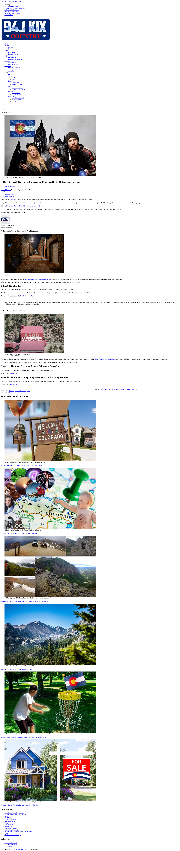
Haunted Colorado (20, 391)
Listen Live (11, 52)
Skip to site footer (18, 1)
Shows (10, 49)
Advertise (11, 71)
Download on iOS (13, 57)
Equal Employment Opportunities (14, 813)
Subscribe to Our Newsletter (12, 13)
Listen (6, 50)
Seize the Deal (8, 15)
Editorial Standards (10, 819)
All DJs (10, 47)
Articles (10, 392)
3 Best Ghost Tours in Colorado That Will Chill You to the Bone (119, 389)
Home (6, 44)
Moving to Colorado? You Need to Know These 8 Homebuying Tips (21, 465)
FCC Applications (9, 821)
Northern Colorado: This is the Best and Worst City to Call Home (20, 805)
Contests (7, 61)
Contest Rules (12, 62)
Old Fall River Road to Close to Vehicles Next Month (17, 669)
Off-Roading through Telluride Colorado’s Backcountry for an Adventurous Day (24, 601)
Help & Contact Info (14, 67)
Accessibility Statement (11, 828)
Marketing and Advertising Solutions (15, 814)
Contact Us (7, 66)
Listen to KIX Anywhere (11, 10)
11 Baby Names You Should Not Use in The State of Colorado (19, 533)
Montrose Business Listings (12, 835)
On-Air (6, 45)
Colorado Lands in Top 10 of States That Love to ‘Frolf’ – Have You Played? (24, 737)
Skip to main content (7, 1)
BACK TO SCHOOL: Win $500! (14, 8)
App (5, 56)
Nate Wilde (13, 373)
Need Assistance (9, 818)
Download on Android (15, 59)
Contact (6, 833)
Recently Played (13, 54)
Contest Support (13, 64)
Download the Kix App (11, 11)
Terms (6, 823)
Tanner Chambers (6, 190)
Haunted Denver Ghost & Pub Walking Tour (38, 279)
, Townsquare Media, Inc (19, 849)
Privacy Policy (8, 826)
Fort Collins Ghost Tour (27, 296)
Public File (7, 816)
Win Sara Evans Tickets (11, 6)
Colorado (12, 199)
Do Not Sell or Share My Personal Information (18, 831)
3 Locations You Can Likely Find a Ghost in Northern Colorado (25, 206)
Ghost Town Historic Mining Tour (105, 359)
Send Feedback (12, 69)
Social (28, 391)
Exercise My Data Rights (11, 830)
